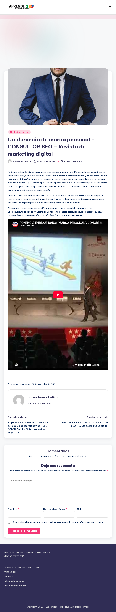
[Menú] (110, 7)
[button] (39, 403)
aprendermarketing (43, 397)
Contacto (9, 576)
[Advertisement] (58, 42)
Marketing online (19, 132)
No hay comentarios (73, 161)
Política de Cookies (14, 581)
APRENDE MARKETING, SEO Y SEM (21, 567)
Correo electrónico (55, 509)
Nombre (13, 509)
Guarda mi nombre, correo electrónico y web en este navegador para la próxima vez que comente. (58, 522)
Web (79, 509)
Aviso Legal (10, 572)
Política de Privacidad (15, 585)
